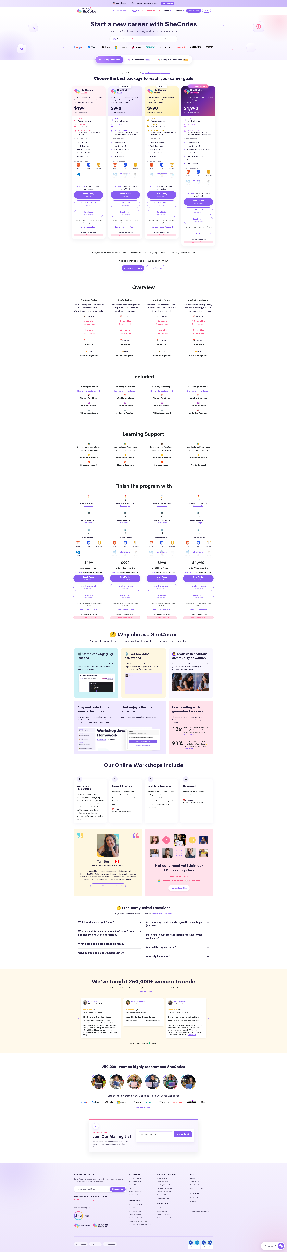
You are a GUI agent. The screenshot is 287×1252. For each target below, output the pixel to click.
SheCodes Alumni (135, 1204)
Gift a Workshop (135, 1214)
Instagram (82, 1244)
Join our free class (155, 268)
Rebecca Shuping (138, 1001)
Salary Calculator (135, 1192)
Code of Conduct (196, 1188)
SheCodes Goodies (136, 1218)
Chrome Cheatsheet (164, 1192)
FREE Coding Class (136, 1178)
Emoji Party (133, 1221)
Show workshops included (88, 391)
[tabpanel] (143, 347)
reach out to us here (162, 914)
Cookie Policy (195, 1185)
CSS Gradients (162, 1211)
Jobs (192, 1204)
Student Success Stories (137, 1185)
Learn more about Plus (124, 227)
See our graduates (189, 734)
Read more (192, 1035)
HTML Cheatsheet (163, 1178)
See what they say (143, 1108)
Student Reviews (135, 1182)
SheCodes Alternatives (137, 1195)
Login (206, 11)
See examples (125, 506)
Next (209, 1019)
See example (88, 506)
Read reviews (189, 748)
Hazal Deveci (93, 1001)
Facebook (111, 1244)
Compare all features (133, 268)
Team (192, 1208)
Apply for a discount (89, 235)
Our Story (193, 1201)
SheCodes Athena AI (164, 1218)
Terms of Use (194, 1182)
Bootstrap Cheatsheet (164, 1195)
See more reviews (143, 991)
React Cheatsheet (163, 1198)
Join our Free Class (179, 888)
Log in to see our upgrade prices (156, 73)
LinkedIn (96, 1244)
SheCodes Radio (135, 1211)
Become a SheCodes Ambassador (141, 1224)
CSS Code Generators (165, 1214)
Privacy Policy (195, 1178)
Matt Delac (78, 1200)
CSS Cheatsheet (162, 1182)
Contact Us (194, 1198)
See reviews (167, 3)
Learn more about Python (161, 227)
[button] (126, 11)
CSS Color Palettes (164, 1208)
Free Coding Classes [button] (150, 11)
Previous (78, 1019)
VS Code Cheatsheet (164, 1188)
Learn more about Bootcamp (197, 234)
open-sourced (97, 1200)
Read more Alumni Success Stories (107, 886)
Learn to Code (194, 11)
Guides (131, 1188)
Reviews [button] (166, 11)
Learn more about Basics (88, 227)
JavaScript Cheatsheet (164, 1185)
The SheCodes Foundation (199, 1211)
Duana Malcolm (180, 1001)
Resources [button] (177, 11)
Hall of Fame (133, 1208)
